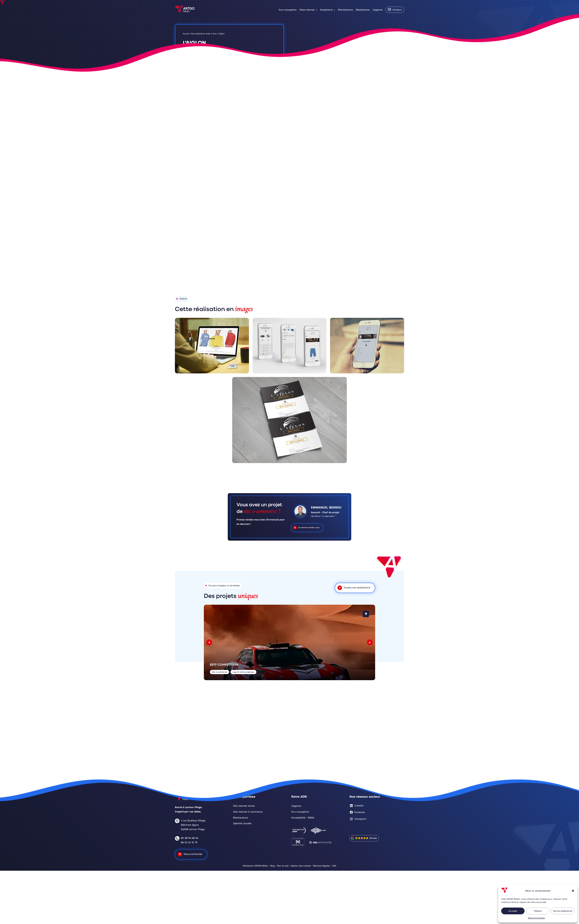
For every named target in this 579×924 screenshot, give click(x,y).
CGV (334, 866)
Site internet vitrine (244, 805)
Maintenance (345, 9)
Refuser (538, 911)
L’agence (377, 9)
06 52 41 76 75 (189, 842)
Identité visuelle (242, 823)
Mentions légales (536, 918)
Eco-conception (288, 9)
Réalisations (363, 9)
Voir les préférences (563, 911)
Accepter (512, 911)
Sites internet (307, 9)
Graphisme (326, 9)
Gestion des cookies (301, 866)
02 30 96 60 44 (189, 838)
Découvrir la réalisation (332, 267)
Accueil (186, 34)
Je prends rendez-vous (308, 528)
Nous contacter (193, 854)
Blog (272, 866)
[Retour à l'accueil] (185, 9)
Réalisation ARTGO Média (255, 866)
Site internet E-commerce (248, 811)
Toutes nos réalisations (356, 588)
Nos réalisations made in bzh (203, 34)
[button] (572, 890)
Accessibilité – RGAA (302, 817)
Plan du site (283, 866)
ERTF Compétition (224, 664)
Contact (397, 9)
